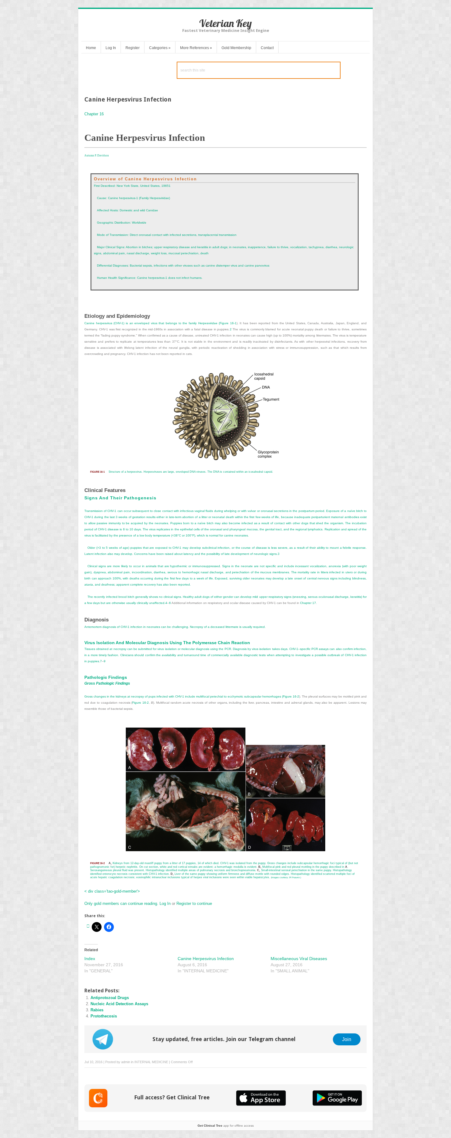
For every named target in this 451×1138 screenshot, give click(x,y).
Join (346, 1039)
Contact (267, 48)
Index (89, 958)
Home (91, 48)
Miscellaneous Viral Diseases (299, 958)
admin (125, 1062)
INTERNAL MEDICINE (151, 1062)
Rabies (97, 1010)
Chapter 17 (308, 603)
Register (132, 48)
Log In (111, 48)
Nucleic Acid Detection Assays (119, 1004)
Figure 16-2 (291, 696)
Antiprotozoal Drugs (110, 997)
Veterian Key (225, 23)
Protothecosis (104, 1016)
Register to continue (193, 903)
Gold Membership (236, 48)
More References (196, 48)
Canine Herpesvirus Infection (206, 958)
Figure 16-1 (228, 323)
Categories (160, 48)
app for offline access (226, 1125)
